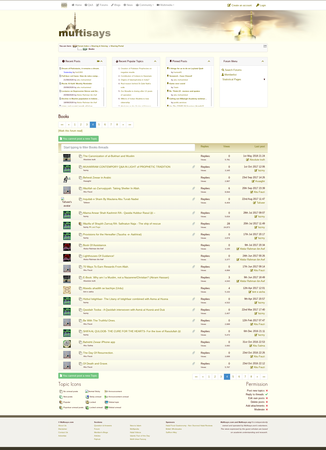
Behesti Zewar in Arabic (97, 177)
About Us (62, 426)
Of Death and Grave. (95, 363)
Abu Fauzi (259, 192)
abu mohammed (84, 80)
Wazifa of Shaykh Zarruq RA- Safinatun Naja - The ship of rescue (122, 223)
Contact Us (63, 432)
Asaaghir (260, 181)
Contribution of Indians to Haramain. (136, 76)
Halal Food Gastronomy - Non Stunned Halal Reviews (189, 426)
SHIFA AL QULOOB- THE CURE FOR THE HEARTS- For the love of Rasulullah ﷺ (132, 331)
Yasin (176, 87)
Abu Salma (258, 345)
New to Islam (135, 426)
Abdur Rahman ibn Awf (87, 95)
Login (262, 5)
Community (145, 5)
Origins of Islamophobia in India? (135, 80)
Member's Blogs (101, 432)
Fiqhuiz (97, 439)
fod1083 (79, 72)
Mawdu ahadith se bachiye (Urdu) (103, 288)
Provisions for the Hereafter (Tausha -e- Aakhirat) (112, 234)
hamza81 (178, 72)
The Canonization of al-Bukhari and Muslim (109, 155)
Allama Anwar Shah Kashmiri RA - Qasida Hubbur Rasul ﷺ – (119, 212)
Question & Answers (103, 426)
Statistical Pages (231, 79)
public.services (180, 102)
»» (129, 124)
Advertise (62, 436)
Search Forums (233, 70)
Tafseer (260, 202)
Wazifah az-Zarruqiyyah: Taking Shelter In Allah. (111, 188)
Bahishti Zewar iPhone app (99, 341)
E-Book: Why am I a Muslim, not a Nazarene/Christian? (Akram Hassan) (126, 277)
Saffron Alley (171, 432)
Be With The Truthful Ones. (99, 320)
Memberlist (230, 74)
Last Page (95, 227)
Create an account (241, 5)
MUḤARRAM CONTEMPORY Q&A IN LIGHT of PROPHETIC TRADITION (126, 166)
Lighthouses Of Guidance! (98, 255)
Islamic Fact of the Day (140, 436)
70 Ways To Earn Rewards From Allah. (106, 266)
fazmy (261, 170)
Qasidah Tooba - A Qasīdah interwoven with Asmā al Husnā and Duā (124, 309)
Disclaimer (62, 429)
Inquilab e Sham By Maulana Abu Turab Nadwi (110, 199)
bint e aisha (258, 291)
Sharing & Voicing (99, 46)
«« (62, 124)
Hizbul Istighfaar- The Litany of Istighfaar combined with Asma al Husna (125, 298)
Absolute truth (257, 159)
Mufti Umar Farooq (138, 439)
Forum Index (83, 46)
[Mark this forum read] (70, 130)
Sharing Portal (117, 46)
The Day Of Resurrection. (98, 352)
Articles (97, 436)
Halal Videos (135, 432)
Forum (97, 429)
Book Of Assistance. (95, 245)
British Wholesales (174, 429)
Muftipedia (134, 429)
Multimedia (166, 5)
